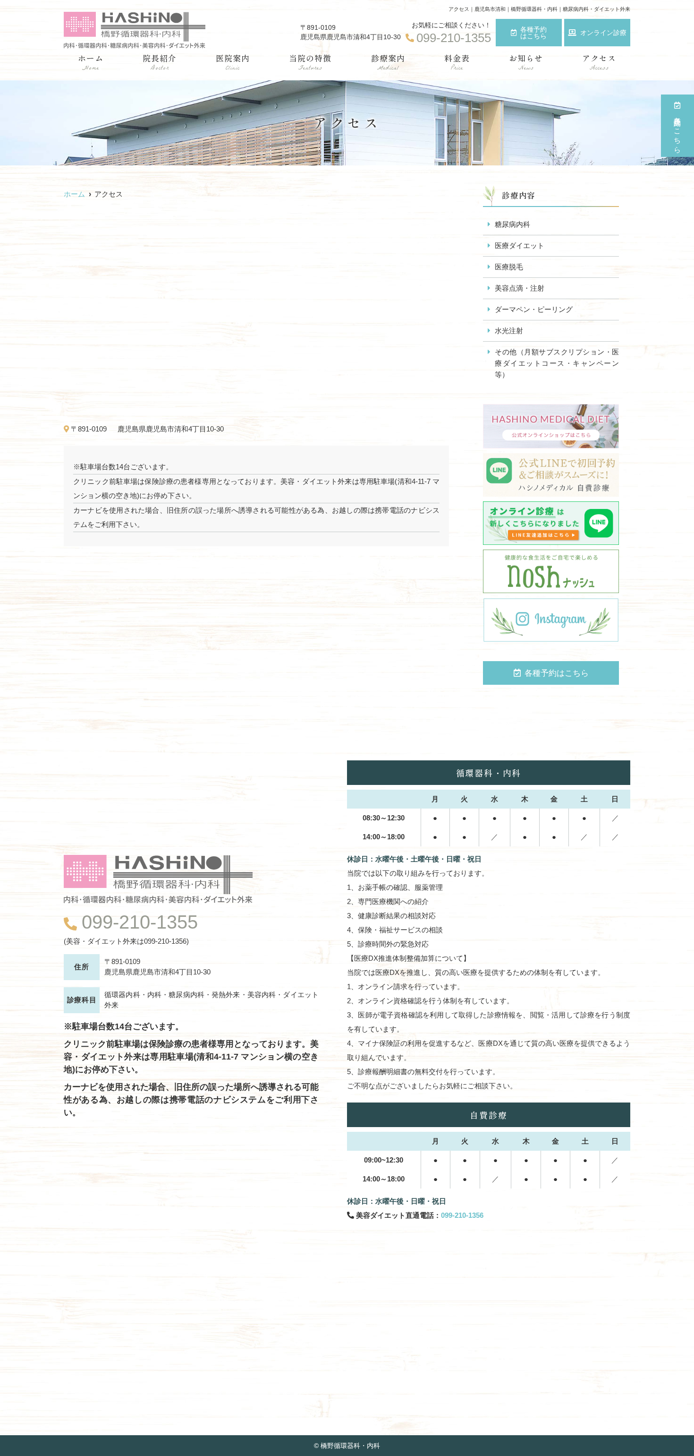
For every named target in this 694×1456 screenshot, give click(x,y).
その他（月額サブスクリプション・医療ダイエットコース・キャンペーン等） (557, 363)
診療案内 (388, 62)
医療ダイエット (519, 245)
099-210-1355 (140, 922)
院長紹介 (160, 62)
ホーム (90, 62)
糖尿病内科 (512, 224)
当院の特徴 (310, 62)
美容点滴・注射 (519, 288)
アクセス (599, 62)
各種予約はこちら (533, 33)
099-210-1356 (462, 1215)
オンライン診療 (603, 32)
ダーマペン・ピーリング (534, 309)
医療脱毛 (509, 267)
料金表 (457, 62)
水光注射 (509, 331)
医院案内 (233, 62)
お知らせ (526, 62)
